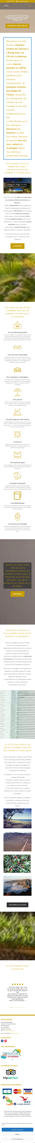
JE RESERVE (17, 246)
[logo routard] (11, 1076)
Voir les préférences (17, 1139)
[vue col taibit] (17, 895)
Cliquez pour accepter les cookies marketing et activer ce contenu (17, 185)
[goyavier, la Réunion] (17, 872)
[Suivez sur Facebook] (2, 1041)
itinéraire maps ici (14, 1033)
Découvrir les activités (17, 905)
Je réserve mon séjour (17, 26)
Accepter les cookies (17, 1130)
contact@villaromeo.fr (9, 1030)
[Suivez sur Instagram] (5, 1041)
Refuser (17, 1134)
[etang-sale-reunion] (17, 828)
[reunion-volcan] (17, 851)
